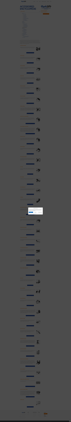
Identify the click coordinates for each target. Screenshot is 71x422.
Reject (35, 212)
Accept (31, 212)
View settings (40, 212)
